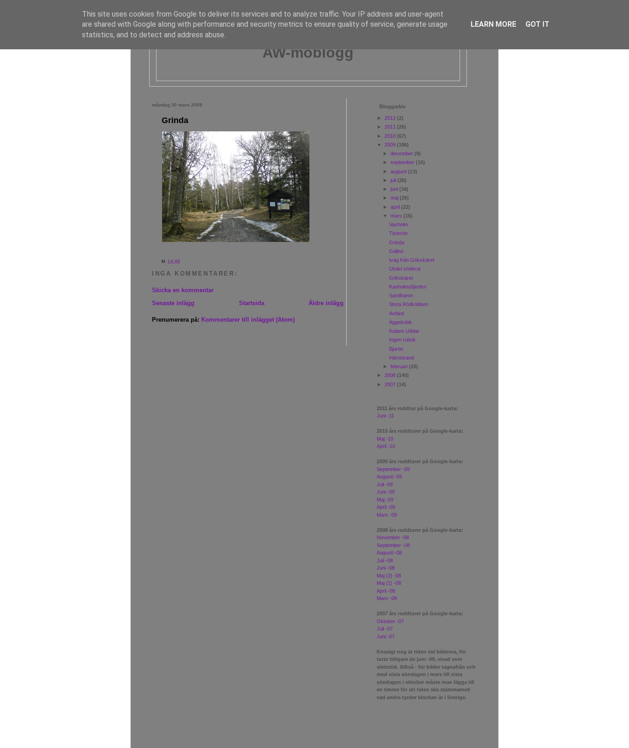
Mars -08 (387, 598)
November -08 (393, 537)
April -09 (386, 507)
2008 (390, 375)
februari (399, 366)
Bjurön (396, 349)
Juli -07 (385, 628)
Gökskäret (401, 278)
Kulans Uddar (404, 331)
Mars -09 (387, 515)
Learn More (493, 24)
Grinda (175, 120)
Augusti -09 (389, 476)
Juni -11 (385, 415)
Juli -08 (385, 560)
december (402, 153)
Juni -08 (386, 568)
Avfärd (396, 313)
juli (393, 180)
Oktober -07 (390, 621)
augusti (399, 171)
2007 (390, 384)
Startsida (251, 303)
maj (395, 197)
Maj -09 (385, 499)
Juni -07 (386, 636)
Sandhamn (401, 295)
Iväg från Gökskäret (411, 260)
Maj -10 (385, 439)
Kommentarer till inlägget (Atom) (248, 319)
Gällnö (396, 251)
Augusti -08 (389, 552)
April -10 (386, 446)
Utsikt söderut (404, 268)
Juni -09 (386, 492)
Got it (537, 24)
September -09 (393, 469)
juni (394, 189)
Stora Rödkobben (408, 304)
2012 (390, 118)
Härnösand (401, 357)
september (403, 162)
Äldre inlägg (326, 303)
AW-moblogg (308, 52)
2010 (390, 136)
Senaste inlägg (173, 303)
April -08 (386, 591)
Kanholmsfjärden (407, 286)
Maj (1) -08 (389, 583)
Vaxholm (398, 224)
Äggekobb (400, 322)
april (395, 207)
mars (396, 215)
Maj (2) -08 (389, 575)
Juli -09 (385, 484)
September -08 (393, 545)
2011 (390, 127)
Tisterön (398, 233)
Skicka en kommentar (183, 290)
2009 (390, 144)
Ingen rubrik (402, 339)
